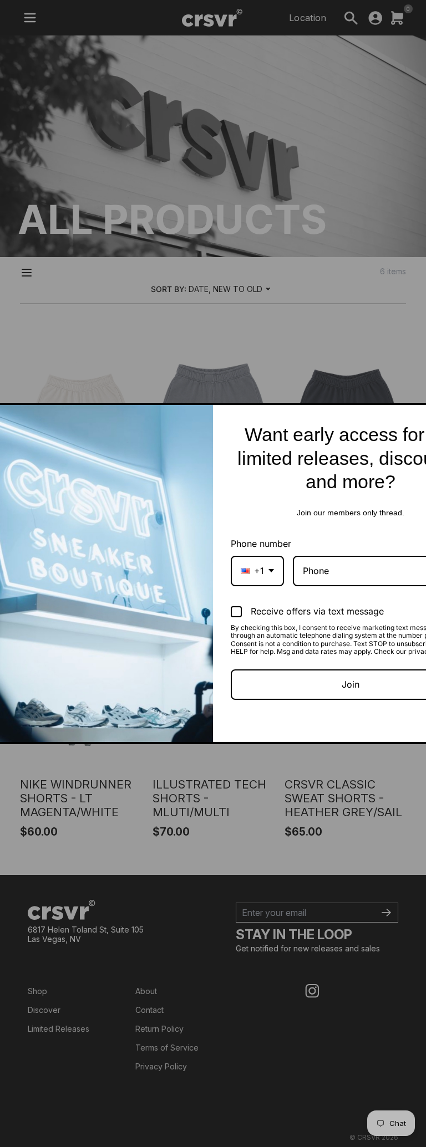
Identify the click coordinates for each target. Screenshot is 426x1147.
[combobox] (257, 571)
